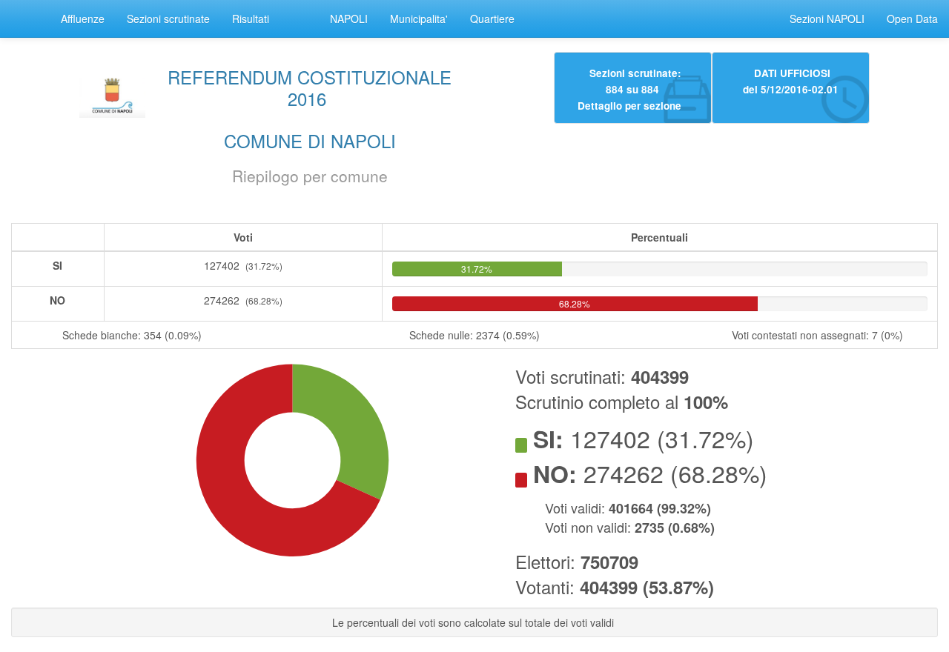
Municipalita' (419, 18)
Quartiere (492, 18)
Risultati (250, 18)
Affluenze (83, 18)
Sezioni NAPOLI (827, 18)
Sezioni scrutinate (168, 18)
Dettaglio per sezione (629, 105)
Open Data (912, 18)
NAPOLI (349, 18)
